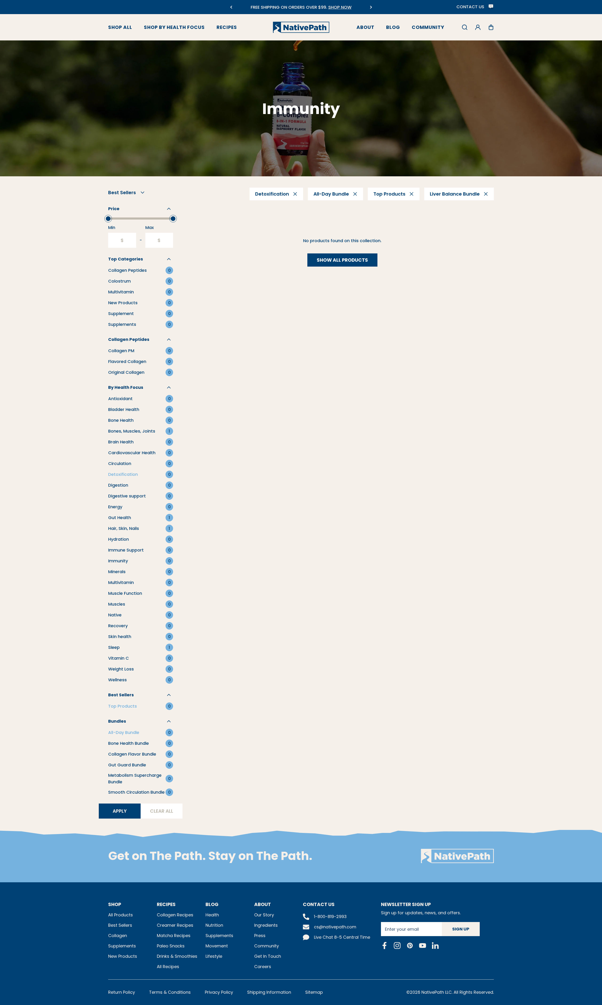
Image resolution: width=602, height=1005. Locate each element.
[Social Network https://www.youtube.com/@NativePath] (422, 945)
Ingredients (266, 925)
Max (149, 227)
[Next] (371, 7)
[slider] (108, 218)
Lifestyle (214, 956)
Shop (114, 904)
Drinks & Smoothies (177, 956)
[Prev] (231, 7)
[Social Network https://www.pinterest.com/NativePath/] (409, 945)
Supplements (122, 946)
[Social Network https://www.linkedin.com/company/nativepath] (435, 945)
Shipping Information (269, 992)
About (365, 27)
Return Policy (121, 992)
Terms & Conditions (170, 992)
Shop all (120, 27)
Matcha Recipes (173, 935)
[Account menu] (478, 27)
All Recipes (168, 967)
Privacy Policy (219, 992)
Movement (217, 946)
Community (428, 27)
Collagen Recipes (175, 915)
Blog (393, 27)
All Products (120, 915)
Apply (120, 811)
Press (259, 935)
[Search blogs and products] (464, 27)
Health (212, 915)
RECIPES (166, 904)
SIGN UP (460, 929)
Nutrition (214, 925)
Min (111, 227)
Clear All (161, 811)
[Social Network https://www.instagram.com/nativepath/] (397, 945)
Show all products (342, 260)
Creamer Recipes (175, 925)
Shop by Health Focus (174, 27)
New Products (122, 956)
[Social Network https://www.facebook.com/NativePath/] (384, 945)
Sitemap (314, 992)
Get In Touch (267, 956)
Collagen (117, 935)
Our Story (264, 915)
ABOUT (262, 904)
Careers (262, 967)
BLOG (212, 904)
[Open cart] (491, 27)
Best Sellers (120, 925)
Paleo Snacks (171, 946)
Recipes (227, 27)
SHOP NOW (334, 7)
